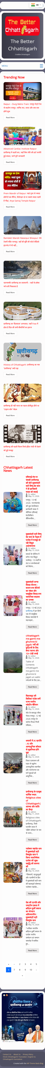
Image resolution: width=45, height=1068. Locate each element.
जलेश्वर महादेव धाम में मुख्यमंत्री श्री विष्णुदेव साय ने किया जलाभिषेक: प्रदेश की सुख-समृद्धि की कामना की (34, 857)
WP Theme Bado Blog (35, 1063)
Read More (10, 117)
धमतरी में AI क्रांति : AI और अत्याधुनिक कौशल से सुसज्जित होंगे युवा (34, 746)
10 (31, 969)
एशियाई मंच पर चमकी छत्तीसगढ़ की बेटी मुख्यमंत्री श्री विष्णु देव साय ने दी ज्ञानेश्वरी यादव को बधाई (33, 484)
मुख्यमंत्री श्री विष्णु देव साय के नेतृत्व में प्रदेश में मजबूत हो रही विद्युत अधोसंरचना (34, 539)
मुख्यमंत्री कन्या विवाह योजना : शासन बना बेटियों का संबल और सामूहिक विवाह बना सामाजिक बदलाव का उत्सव (33, 590)
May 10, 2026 (33, 871)
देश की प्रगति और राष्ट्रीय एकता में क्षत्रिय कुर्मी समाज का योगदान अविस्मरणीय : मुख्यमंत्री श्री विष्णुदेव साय (33, 911)
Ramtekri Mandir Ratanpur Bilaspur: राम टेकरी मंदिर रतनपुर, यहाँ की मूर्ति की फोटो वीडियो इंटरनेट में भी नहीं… (22, 242)
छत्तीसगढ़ (29, 610)
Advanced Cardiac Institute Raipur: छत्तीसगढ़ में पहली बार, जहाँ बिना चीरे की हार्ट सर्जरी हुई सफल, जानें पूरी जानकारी (22, 152)
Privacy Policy (28, 1054)
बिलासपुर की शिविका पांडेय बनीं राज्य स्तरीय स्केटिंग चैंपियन (33, 700)
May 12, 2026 (33, 658)
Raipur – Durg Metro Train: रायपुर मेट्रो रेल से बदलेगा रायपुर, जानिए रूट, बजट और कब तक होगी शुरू (22, 108)
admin (33, 812)
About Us (17, 1054)
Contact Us (7, 1054)
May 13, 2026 (33, 496)
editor (33, 494)
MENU (5, 65)
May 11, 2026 (33, 814)
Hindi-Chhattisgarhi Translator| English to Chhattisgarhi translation (19, 1058)
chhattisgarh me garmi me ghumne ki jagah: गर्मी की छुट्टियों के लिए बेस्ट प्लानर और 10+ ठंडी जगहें (33, 644)
